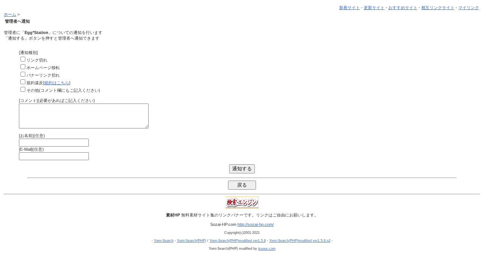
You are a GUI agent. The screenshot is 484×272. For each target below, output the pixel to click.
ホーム (10, 14)
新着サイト (349, 7)
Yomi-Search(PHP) (191, 241)
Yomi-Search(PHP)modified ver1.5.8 (237, 241)
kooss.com (267, 248)
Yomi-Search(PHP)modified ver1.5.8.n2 (299, 241)
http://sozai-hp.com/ (255, 224)
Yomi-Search (164, 241)
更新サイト (374, 7)
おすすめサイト (402, 7)
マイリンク (468, 7)
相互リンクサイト (438, 7)
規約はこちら (56, 82)
